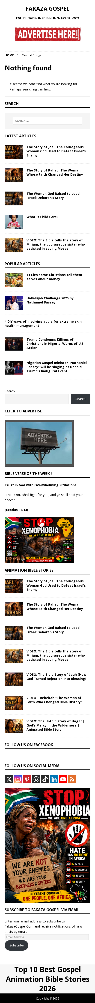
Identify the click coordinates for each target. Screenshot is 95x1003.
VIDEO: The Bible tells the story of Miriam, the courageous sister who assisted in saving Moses (56, 244)
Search (10, 391)
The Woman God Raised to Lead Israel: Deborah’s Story (53, 195)
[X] (9, 779)
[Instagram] (18, 779)
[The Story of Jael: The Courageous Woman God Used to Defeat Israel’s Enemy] (14, 152)
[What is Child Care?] (14, 222)
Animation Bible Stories (29, 570)
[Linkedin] (54, 779)
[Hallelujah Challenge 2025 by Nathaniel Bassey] (14, 303)
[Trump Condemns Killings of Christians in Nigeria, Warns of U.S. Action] (14, 344)
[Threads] (36, 779)
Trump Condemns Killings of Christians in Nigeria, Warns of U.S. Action (55, 343)
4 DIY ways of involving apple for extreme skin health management (43, 323)
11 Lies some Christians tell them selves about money (54, 277)
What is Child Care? (42, 217)
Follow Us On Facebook (29, 744)
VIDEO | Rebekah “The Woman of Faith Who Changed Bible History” (54, 700)
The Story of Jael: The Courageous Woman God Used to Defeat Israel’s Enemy (56, 151)
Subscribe (16, 945)
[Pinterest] (27, 779)
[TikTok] (45, 779)
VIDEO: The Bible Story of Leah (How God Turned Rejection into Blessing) (56, 676)
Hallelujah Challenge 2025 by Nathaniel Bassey (50, 300)
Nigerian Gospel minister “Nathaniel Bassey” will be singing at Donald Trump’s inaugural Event (57, 366)
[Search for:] (47, 121)
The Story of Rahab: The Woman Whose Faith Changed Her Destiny (55, 172)
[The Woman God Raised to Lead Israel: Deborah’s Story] (14, 198)
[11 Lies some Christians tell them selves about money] (14, 280)
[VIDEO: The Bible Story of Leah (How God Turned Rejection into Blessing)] (14, 679)
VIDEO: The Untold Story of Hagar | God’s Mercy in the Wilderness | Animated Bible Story (56, 725)
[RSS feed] (72, 779)
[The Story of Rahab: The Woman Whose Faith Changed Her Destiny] (14, 175)
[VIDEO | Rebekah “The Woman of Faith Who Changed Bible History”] (14, 703)
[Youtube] (63, 779)
